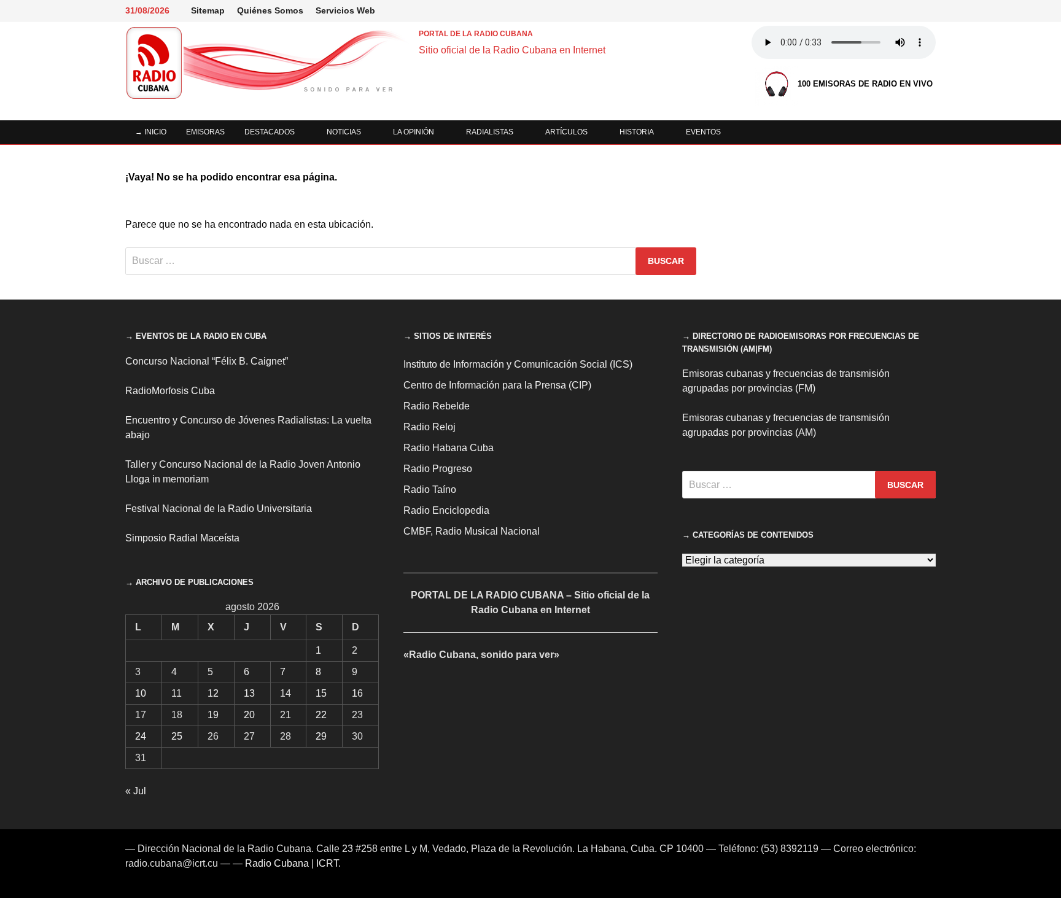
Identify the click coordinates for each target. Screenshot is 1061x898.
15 (321, 693)
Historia (637, 132)
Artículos (566, 132)
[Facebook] (823, 10)
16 (357, 693)
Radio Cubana (277, 863)
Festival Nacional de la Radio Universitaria (218, 508)
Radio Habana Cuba (448, 448)
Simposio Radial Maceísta (182, 538)
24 (140, 736)
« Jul (135, 791)
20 (249, 715)
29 (321, 736)
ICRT (327, 863)
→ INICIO (150, 132)
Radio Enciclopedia (446, 510)
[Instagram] (869, 10)
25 (176, 736)
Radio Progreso (437, 468)
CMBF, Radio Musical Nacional (471, 531)
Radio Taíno (429, 489)
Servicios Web (345, 10)
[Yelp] (899, 10)
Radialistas (489, 132)
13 (249, 693)
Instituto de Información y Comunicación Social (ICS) (517, 364)
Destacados (269, 132)
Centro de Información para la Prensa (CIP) (497, 385)
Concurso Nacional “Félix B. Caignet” (206, 361)
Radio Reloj (429, 427)
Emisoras (205, 132)
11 (176, 693)
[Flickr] (884, 10)
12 (213, 693)
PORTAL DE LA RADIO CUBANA (476, 33)
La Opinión (413, 132)
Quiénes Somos (270, 10)
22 (321, 715)
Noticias (344, 132)
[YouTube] (838, 10)
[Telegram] (915, 10)
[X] (853, 10)
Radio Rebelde (436, 406)
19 (213, 715)
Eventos (703, 132)
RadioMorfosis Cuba (170, 390)
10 (140, 693)
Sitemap (208, 10)
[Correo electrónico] (929, 10)
